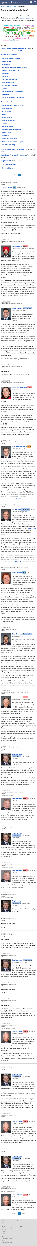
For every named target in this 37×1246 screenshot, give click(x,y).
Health (4, 114)
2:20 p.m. (3, 1026)
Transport (5, 136)
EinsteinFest (6, 64)
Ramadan (5, 73)
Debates (9, 6)
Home (2, 6)
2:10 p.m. (3, 368)
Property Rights (6, 161)
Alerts (3, 1233)
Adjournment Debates (8, 164)
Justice (4, 88)
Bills (20, 1228)
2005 (15, 6)
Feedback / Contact (7, 1238)
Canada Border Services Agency (13, 142)
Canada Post (6, 133)
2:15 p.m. (3, 630)
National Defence (7, 127)
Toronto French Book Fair (10, 70)
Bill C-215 (32, 528)
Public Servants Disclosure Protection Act (15, 49)
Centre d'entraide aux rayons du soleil (14, 67)
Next (23, 175)
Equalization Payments (9, 85)
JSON (10, 1242)
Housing (5, 76)
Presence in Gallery (8, 145)
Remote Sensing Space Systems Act (13, 149)
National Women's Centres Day (12, 91)
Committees (5, 1230)
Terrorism (5, 94)
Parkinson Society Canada (11, 58)
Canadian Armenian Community (13, 97)
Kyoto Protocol (7, 117)
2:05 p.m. (3, 184)
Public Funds (6, 111)
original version (24, 18)
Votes (20, 1230)
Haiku (3, 1240)
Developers (5, 1242)
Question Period (6, 102)
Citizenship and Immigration (11, 130)
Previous (14, 175)
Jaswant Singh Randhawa (10, 79)
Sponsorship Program (9, 139)
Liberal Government (8, 82)
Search (4, 1231)
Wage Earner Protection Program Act (13, 155)
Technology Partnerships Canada (13, 105)
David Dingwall (7, 108)
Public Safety (6, 61)
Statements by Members (9, 54)
